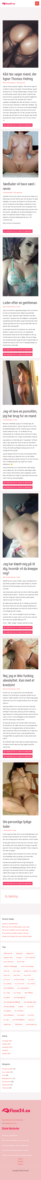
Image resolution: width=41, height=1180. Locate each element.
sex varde (31, 1015)
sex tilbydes (21, 1015)
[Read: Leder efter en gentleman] (20, 267)
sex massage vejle (30, 1002)
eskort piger (16, 971)
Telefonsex (18, 1024)
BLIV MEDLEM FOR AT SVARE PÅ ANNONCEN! (18, 125)
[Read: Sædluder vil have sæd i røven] (20, 154)
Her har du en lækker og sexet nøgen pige (15, 930)
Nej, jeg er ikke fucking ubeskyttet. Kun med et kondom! (18, 680)
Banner (20, 1159)
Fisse (18, 307)
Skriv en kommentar (9, 83)
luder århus (16, 975)
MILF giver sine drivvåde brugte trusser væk (15, 927)
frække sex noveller (30, 971)
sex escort (7, 979)
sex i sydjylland (9, 988)
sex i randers (31, 984)
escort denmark (8, 962)
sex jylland (7, 997)
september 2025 (7, 1047)
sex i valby (6, 993)
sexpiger (20, 1006)
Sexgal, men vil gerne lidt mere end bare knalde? (17, 936)
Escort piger (6, 1072)
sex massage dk (19, 997)
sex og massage (9, 1006)
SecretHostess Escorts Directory (12, 1120)
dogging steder (8, 957)
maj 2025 (5, 1050)
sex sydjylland (9, 1015)
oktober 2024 (6, 1053)
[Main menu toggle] (37, 3)
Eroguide (19, 957)
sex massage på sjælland (12, 1002)
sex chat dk (27, 975)
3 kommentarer (8, 192)
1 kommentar (7, 830)
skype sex (31, 1020)
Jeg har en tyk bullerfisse (10, 924)
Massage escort (7, 1078)
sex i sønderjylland (23, 988)
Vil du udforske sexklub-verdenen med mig (15, 933)
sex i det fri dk (19, 984)
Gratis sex (7, 975)
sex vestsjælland (18, 1020)
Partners (20, 1161)
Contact (20, 1164)
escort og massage (27, 966)
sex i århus (29, 993)
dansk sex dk (8, 953)
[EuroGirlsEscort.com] (9, 1123)
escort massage (10, 966)
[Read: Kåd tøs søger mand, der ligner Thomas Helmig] (20, 44)
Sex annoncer (21, 83)
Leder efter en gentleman (20, 303)
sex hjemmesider (19, 979)
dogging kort (30, 953)
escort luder (21, 962)
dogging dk (19, 953)
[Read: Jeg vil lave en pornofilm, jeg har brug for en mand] (20, 382)
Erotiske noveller (7, 1069)
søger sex (7, 1024)
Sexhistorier (6, 1085)
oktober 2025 (6, 1044)
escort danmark (30, 957)
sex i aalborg (7, 984)
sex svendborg (18, 1011)
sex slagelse (7, 1011)
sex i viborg (17, 993)
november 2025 (7, 1041)
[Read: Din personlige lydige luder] (20, 789)
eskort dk (6, 971)
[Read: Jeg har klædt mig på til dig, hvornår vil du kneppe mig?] (20, 525)
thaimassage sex (31, 1024)
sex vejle (6, 1020)
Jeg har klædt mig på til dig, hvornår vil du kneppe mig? (20, 568)
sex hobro (31, 979)
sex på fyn (30, 1006)
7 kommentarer (8, 420)
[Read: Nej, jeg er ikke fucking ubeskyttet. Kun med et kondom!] (20, 654)
